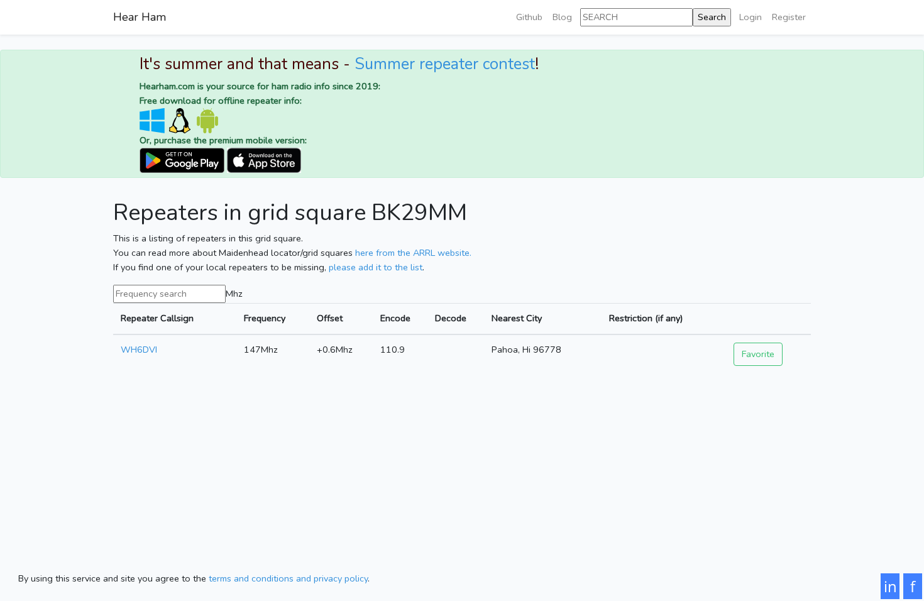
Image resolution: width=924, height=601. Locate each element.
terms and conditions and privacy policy (288, 578)
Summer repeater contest (445, 64)
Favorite (758, 354)
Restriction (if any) (646, 318)
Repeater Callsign (157, 318)
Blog (562, 17)
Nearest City (517, 318)
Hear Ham (139, 17)
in (890, 586)
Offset (330, 318)
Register (789, 17)
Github (529, 17)
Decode (450, 318)
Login (750, 17)
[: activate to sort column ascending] (768, 319)
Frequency (264, 318)
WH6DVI (139, 349)
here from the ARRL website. (413, 252)
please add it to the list (375, 267)
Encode (395, 318)
